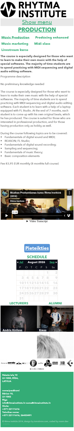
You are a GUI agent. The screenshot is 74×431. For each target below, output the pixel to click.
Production (37, 30)
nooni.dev (63, 421)
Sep (52, 262)
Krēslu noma (9, 418)
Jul (21, 262)
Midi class (42, 43)
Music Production (15, 37)
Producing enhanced (52, 37)
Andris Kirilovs (12, 330)
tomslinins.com (41, 421)
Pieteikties (37, 248)
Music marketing (14, 43)
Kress (42, 330)
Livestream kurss (14, 50)
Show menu (37, 22)
